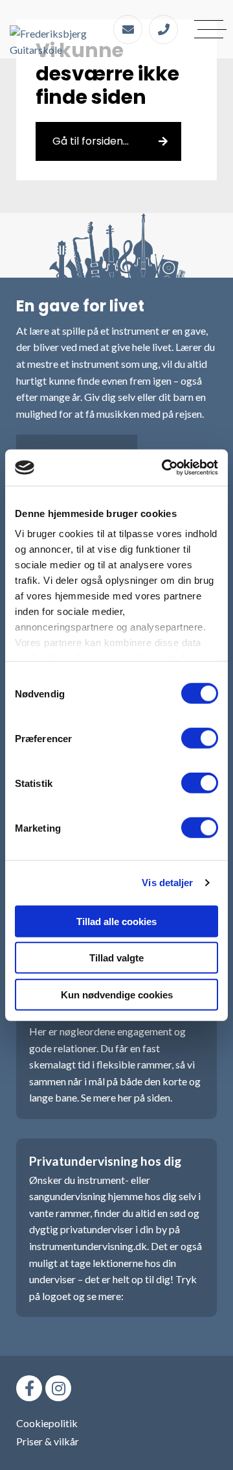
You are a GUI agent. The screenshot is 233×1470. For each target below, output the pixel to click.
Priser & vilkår (47, 1441)
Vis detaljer (167, 882)
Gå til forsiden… (90, 141)
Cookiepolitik (47, 1423)
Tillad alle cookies (116, 920)
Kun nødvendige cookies (117, 994)
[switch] (199, 738)
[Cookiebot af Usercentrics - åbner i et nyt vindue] (164, 467)
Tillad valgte (116, 957)
